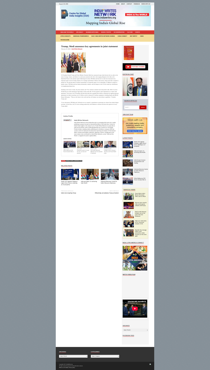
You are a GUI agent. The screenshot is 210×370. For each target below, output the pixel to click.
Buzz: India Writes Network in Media (103, 36)
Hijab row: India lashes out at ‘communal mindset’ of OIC (140, 222)
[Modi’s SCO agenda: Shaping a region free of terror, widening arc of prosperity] (70, 174)
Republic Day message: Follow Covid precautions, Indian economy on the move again (141, 233)
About (123, 4)
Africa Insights (65, 36)
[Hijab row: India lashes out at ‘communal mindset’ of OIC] (129, 221)
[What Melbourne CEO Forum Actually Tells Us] (128, 178)
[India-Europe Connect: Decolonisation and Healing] (128, 160)
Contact (129, 4)
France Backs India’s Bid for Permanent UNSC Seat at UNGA (140, 195)
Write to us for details (63, 367)
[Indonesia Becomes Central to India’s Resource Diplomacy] (110, 174)
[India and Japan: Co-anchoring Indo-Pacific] (90, 174)
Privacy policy (72, 367)
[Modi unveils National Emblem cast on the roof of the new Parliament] (129, 211)
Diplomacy (79, 32)
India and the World (67, 32)
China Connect (122, 36)
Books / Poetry (106, 32)
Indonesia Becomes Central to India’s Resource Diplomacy (141, 171)
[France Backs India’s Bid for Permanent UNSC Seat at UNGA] (129, 193)
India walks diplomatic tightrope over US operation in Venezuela (96, 152)
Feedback (137, 4)
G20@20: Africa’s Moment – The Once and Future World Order (110, 152)
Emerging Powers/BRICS (81, 36)
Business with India (92, 32)
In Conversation (119, 32)
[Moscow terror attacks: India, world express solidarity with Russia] (129, 202)
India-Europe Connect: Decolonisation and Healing (140, 162)
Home (118, 4)
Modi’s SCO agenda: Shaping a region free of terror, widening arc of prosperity (69, 183)
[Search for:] (135, 107)
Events (137, 32)
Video (142, 36)
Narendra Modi (78, 160)
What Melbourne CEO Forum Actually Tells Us (68, 151)
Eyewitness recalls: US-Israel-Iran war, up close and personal (83, 152)
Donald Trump (69, 160)
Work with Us (145, 4)
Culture (130, 32)
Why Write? (133, 36)
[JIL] (150, 364)
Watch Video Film (129, 274)
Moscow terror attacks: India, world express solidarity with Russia (141, 204)
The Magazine (64, 39)
